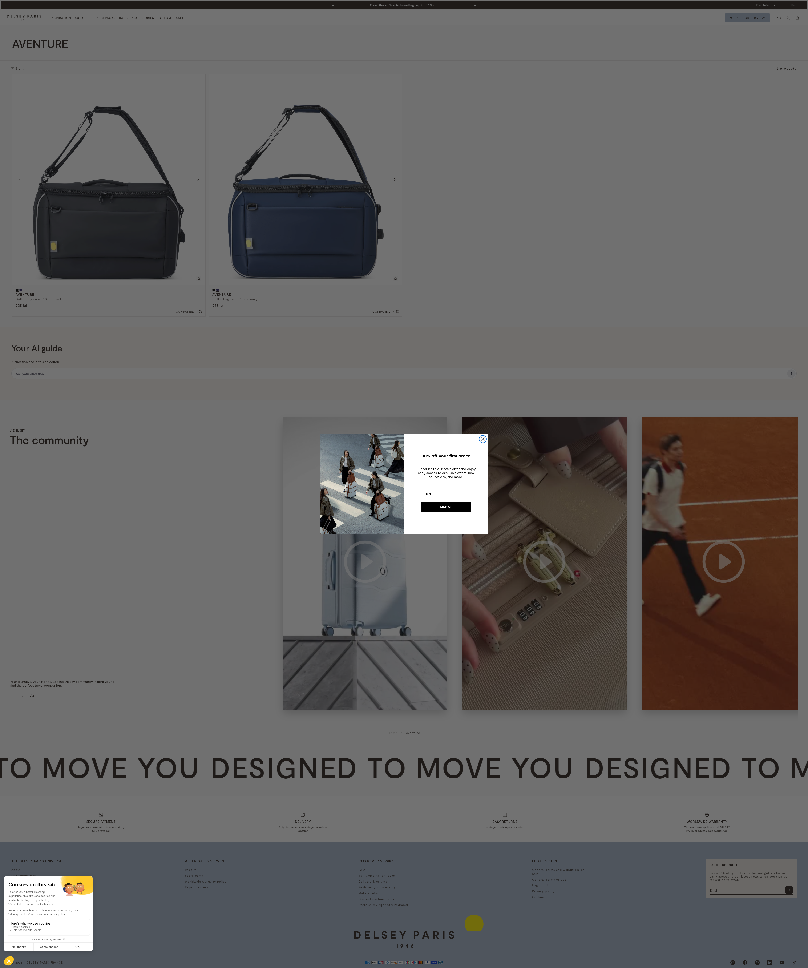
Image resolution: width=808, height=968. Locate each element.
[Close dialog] (482, 439)
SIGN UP (446, 506)
